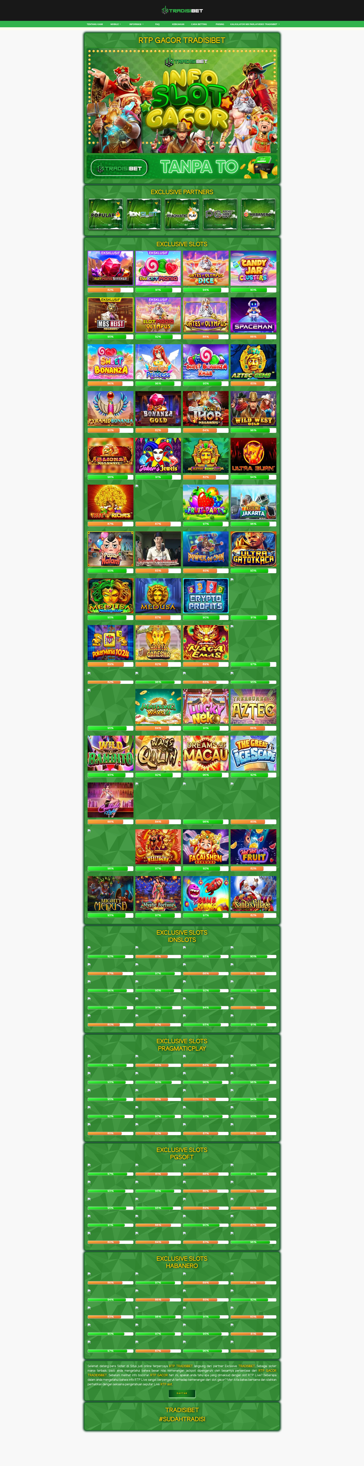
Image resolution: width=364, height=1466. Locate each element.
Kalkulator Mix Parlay (244, 24)
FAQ (157, 24)
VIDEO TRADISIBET (268, 24)
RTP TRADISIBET (181, 1366)
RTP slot (166, 1384)
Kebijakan (178, 24)
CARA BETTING (199, 24)
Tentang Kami (95, 24)
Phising (220, 24)
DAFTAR (182, 1393)
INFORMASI (135, 24)
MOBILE (115, 24)
